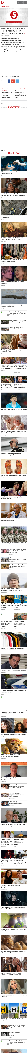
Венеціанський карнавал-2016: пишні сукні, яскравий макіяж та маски (20, 94)
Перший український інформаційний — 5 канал (2, 2)
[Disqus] (14, 130)
